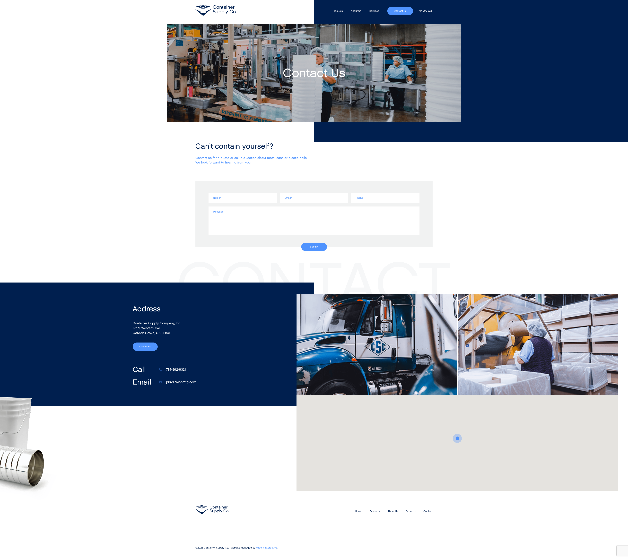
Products (338, 11)
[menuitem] (338, 11)
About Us (356, 11)
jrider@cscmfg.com (181, 382)
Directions (145, 346)
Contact (428, 511)
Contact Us (400, 11)
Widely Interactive (266, 547)
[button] (457, 438)
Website (235, 547)
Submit (314, 246)
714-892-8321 (426, 10)
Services (374, 11)
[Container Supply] (215, 10)
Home (358, 511)
